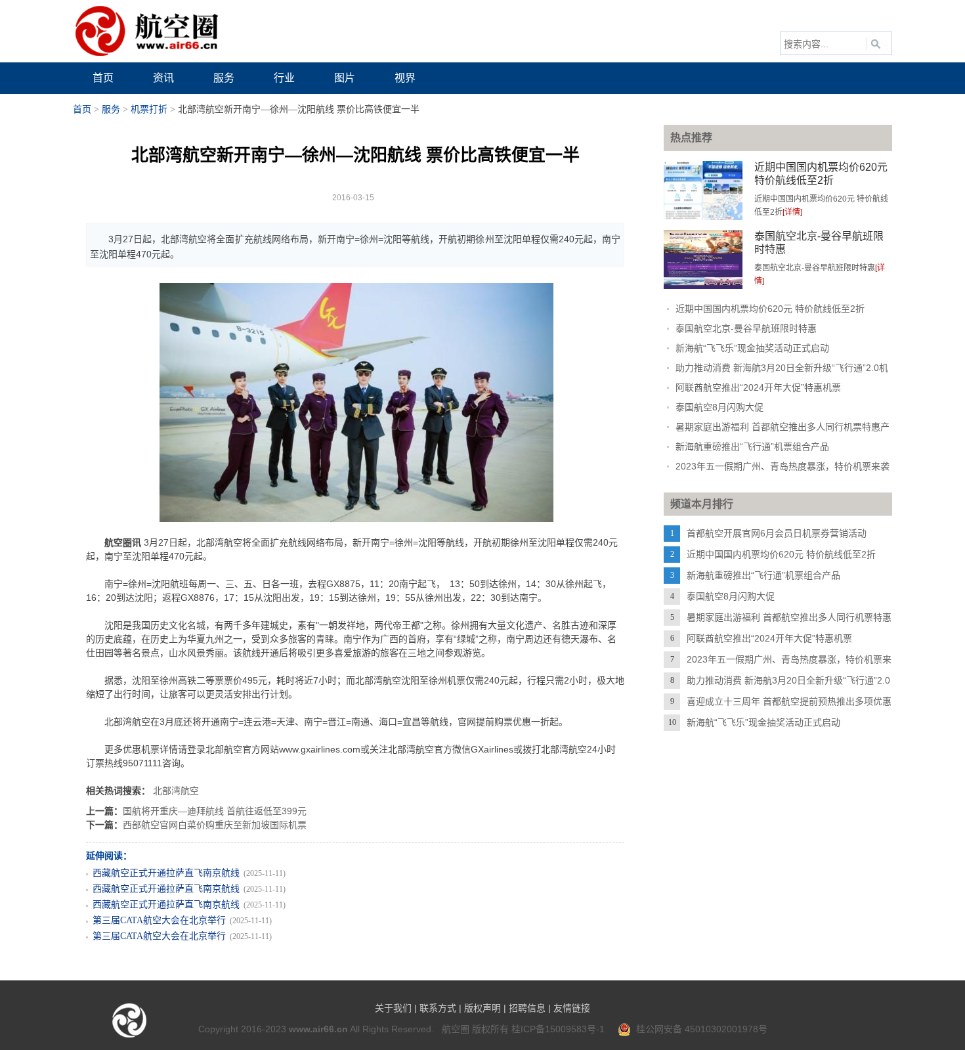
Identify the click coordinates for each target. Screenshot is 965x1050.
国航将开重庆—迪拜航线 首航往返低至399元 (215, 811)
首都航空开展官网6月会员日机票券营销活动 (777, 533)
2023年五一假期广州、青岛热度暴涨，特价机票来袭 (783, 466)
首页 (82, 109)
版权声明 (482, 1008)
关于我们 (393, 1008)
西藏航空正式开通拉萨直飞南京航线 (166, 873)
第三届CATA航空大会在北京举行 (159, 920)
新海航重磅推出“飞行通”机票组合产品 (752, 446)
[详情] (792, 212)
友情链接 (571, 1008)
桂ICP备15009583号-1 (558, 1029)
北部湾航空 (176, 790)
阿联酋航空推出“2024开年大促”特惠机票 (758, 387)
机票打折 (149, 109)
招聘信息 (527, 1008)
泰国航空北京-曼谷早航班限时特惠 (746, 328)
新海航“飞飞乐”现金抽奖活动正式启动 (752, 348)
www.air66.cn (318, 1029)
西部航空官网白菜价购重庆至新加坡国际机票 (215, 825)
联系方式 (437, 1008)
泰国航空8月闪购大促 (719, 407)
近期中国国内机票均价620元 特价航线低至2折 (770, 308)
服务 (111, 109)
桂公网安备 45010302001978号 (699, 1029)
